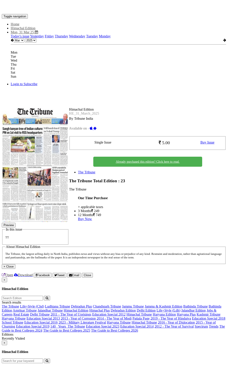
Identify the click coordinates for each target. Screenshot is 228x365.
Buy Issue (207, 142)
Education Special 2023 (102, 326)
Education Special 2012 (109, 314)
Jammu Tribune (133, 306)
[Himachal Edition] (114, 7)
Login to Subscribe (24, 84)
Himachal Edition (76, 310)
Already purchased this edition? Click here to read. (148, 161)
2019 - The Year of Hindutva (171, 318)
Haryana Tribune (14, 318)
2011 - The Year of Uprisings (71, 314)
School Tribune (12, 322)
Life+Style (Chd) (32, 306)
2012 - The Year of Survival (174, 326)
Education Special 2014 (137, 326)
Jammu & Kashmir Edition (163, 306)
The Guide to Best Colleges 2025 (66, 330)
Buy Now (85, 219)
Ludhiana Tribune (57, 306)
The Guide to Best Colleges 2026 (114, 330)
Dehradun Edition (123, 310)
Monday (105, 36)
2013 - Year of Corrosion (78, 318)
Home (15, 24)
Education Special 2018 (208, 318)
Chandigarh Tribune (107, 306)
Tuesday (92, 36)
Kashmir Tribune (208, 314)
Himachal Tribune (139, 314)
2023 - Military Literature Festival (82, 322)
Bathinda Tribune (195, 306)
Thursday (61, 36)
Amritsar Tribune (25, 310)
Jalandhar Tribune (50, 310)
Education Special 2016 (41, 322)
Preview (9, 225)
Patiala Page (141, 318)
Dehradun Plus (81, 306)
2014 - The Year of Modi (114, 318)
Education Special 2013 (43, 318)
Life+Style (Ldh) (168, 310)
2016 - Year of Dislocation (176, 322)
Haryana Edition (164, 314)
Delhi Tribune (40, 314)
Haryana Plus (186, 314)
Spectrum (201, 326)
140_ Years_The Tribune (67, 326)
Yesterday (37, 36)
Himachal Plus (99, 310)
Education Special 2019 (32, 326)
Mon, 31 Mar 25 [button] (23, 32)
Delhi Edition (146, 310)
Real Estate (21, 314)
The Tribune (86, 172)
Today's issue (20, 36)
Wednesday (77, 36)
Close (87, 275)
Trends (213, 326)
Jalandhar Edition (193, 310)
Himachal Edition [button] (23, 28)
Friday (49, 36)
